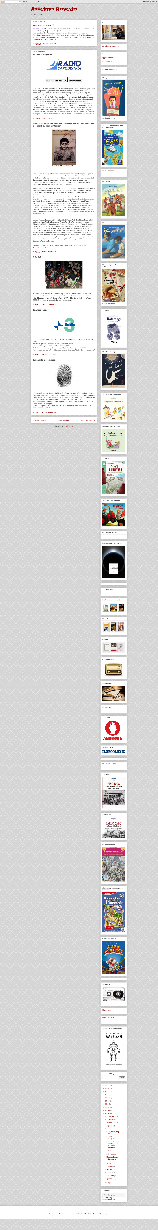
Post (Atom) (68, 426)
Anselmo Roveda (54, 9)
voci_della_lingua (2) (43, 25)
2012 (107, 1101)
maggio (110, 1166)
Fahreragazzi (40, 310)
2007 (107, 1183)
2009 (107, 1110)
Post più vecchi (88, 420)
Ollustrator (88, 1214)
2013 (107, 1098)
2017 (107, 1085)
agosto (110, 1126)
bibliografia (107, 61)
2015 (107, 1091)
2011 (107, 1104)
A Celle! (37, 257)
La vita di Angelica (42, 55)
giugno (110, 1163)
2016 (107, 1088)
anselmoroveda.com (110, 46)
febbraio (110, 1176)
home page (106, 54)
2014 (107, 1095)
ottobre (110, 1119)
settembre (111, 1123)
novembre (111, 1116)
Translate (111, 1200)
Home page (64, 420)
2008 (107, 1113)
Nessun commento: (50, 44)
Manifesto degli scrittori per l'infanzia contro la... (112, 1144)
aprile (109, 1169)
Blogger (105, 1214)
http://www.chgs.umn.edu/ (40, 247)
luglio (109, 1129)
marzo (109, 1172)
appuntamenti (108, 58)
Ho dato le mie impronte (45, 360)
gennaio (110, 1179)
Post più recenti (40, 420)
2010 (107, 1107)
